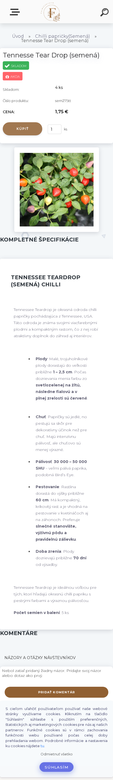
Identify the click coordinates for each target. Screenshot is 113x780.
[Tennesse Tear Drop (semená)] (56, 149)
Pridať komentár (56, 692)
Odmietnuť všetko (57, 754)
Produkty (16, 12)
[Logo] (50, 11)
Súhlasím (56, 767)
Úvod (18, 36)
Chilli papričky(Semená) (62, 36)
